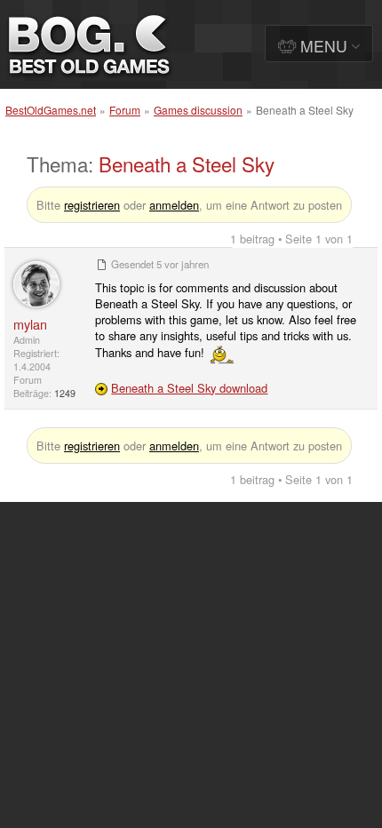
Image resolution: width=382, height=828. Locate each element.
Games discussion (198, 109)
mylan (30, 323)
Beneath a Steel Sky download (189, 387)
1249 (65, 393)
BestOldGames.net (50, 109)
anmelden (174, 204)
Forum (124, 109)
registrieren (92, 204)
